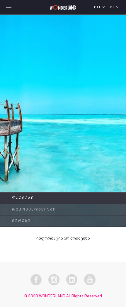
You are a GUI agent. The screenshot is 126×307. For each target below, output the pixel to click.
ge (113, 7)
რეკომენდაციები (34, 209)
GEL (98, 7)
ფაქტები (23, 198)
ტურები (21, 221)
